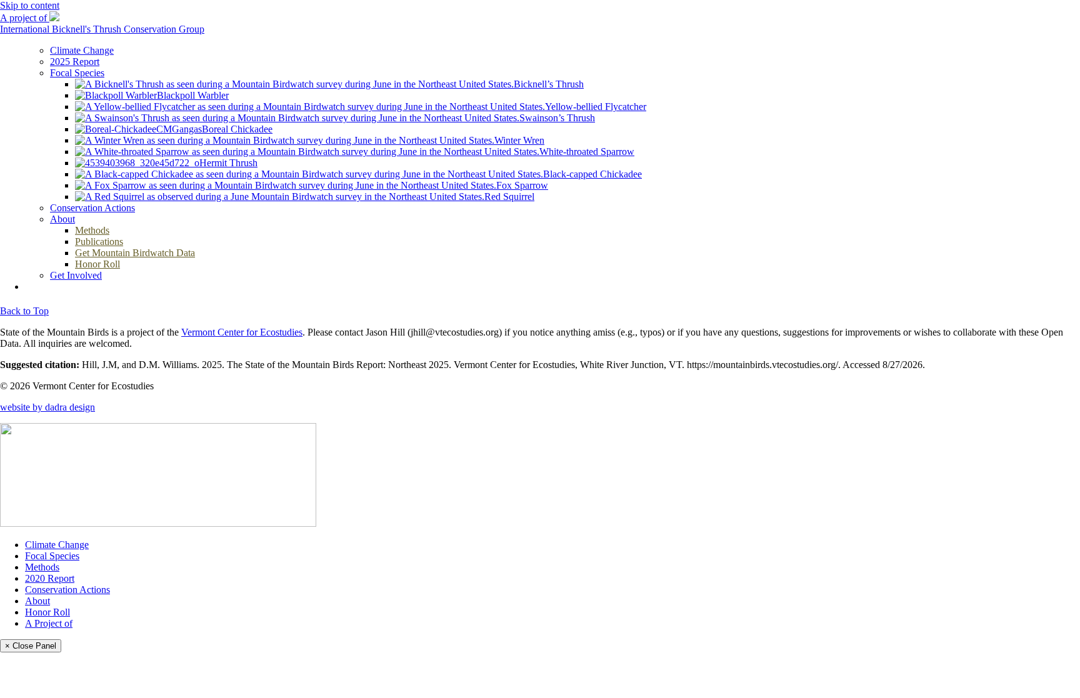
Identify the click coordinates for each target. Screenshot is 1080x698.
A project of (24, 17)
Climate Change (57, 544)
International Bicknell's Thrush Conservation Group (102, 29)
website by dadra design (47, 407)
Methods (42, 567)
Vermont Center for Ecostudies (241, 332)
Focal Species (52, 556)
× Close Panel (30, 646)
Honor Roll (47, 612)
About (37, 601)
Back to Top (24, 311)
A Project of (48, 623)
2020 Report (49, 578)
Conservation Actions (67, 589)
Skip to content (29, 5)
